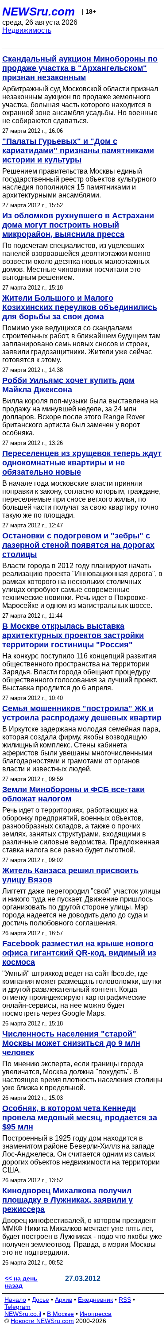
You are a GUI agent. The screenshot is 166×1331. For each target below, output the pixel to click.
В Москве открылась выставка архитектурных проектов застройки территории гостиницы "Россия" (73, 635)
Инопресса (96, 1313)
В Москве (60, 1313)
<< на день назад (21, 1282)
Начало (15, 1299)
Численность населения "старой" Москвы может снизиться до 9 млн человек (71, 1043)
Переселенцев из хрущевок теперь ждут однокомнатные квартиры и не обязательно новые (82, 462)
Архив (63, 1299)
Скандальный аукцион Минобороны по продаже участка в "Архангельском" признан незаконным (80, 68)
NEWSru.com (38, 11)
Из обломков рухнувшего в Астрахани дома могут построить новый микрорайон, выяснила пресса (78, 225)
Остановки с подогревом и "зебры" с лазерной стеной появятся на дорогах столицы (78, 545)
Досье (40, 1299)
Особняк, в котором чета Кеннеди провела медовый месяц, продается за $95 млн (79, 1117)
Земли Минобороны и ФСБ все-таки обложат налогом (73, 794)
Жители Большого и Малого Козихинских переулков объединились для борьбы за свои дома (79, 307)
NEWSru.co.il (22, 1313)
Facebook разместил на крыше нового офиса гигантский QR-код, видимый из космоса (79, 953)
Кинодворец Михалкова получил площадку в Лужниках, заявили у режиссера (67, 1200)
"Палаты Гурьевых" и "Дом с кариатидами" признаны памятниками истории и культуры (78, 150)
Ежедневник (95, 1299)
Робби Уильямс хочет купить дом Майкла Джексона (68, 385)
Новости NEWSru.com (42, 1320)
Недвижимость (26, 30)
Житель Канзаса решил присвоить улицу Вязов (70, 875)
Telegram (17, 1306)
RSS (125, 1299)
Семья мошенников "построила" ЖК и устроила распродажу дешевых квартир (82, 713)
